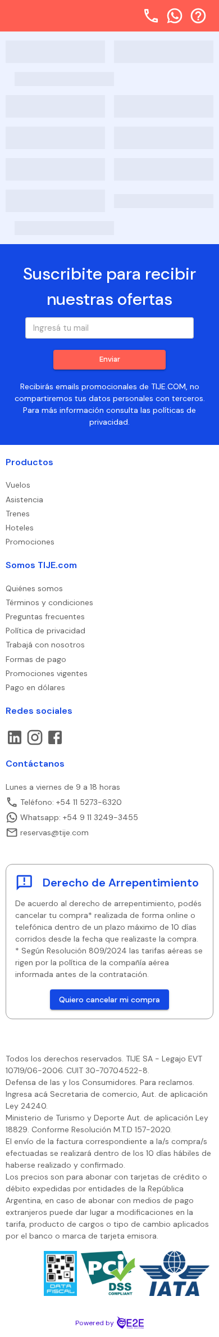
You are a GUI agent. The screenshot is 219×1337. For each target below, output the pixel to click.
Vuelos (18, 485)
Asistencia (24, 499)
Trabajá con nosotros (45, 645)
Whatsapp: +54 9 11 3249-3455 (79, 817)
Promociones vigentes (47, 673)
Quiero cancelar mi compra (109, 999)
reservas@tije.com (54, 832)
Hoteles (20, 528)
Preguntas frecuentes (45, 616)
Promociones (30, 542)
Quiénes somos (34, 588)
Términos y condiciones (49, 602)
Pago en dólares (35, 687)
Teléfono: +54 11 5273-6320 (71, 802)
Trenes (18, 513)
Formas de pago (36, 659)
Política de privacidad (45, 630)
